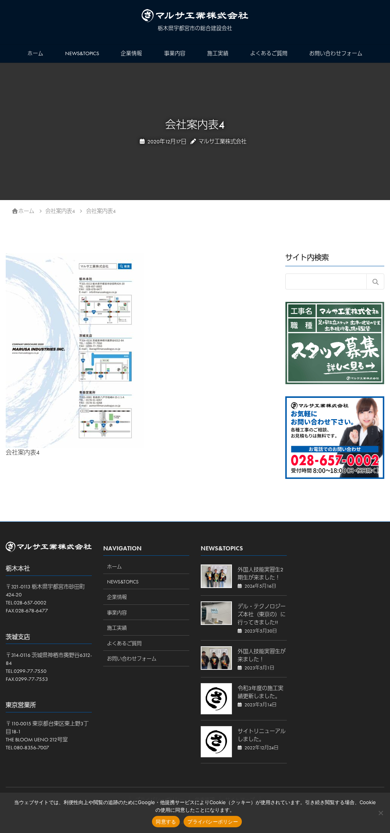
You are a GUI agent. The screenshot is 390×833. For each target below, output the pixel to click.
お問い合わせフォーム (336, 53)
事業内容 (174, 53)
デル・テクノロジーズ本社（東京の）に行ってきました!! (262, 614)
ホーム (35, 53)
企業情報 (131, 53)
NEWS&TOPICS (82, 53)
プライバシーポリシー (212, 822)
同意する (166, 822)
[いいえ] (380, 813)
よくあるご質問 (269, 53)
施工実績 (218, 53)
